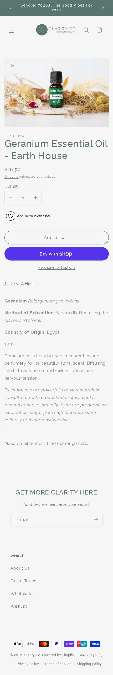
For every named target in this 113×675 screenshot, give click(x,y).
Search (18, 555)
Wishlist (19, 606)
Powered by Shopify (58, 655)
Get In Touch (24, 580)
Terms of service (58, 664)
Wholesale (22, 593)
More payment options (56, 267)
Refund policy (91, 655)
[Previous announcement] (10, 7)
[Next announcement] (103, 7)
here (83, 443)
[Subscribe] (96, 520)
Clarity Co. (32, 655)
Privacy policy (28, 664)
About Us (20, 568)
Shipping (11, 176)
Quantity (12, 186)
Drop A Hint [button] (21, 283)
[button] (11, 30)
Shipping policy (89, 664)
